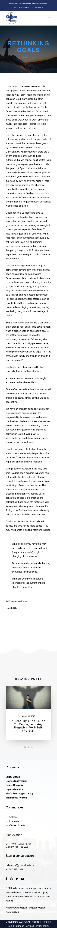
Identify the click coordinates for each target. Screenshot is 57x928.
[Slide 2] (28, 747)
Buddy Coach (13, 776)
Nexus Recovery (14, 785)
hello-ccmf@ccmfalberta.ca (20, 865)
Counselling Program (16, 781)
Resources (26, 7)
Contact (37, 7)
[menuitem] (16, 7)
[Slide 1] (25, 747)
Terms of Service (24, 926)
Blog (16, 7)
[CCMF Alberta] (12, 18)
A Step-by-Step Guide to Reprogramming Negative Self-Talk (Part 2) (29, 726)
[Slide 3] (32, 747)
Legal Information (14, 789)
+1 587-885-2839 (14, 869)
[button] (49, 18)
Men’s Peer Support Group (19, 793)
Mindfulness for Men (16, 797)
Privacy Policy (42, 926)
